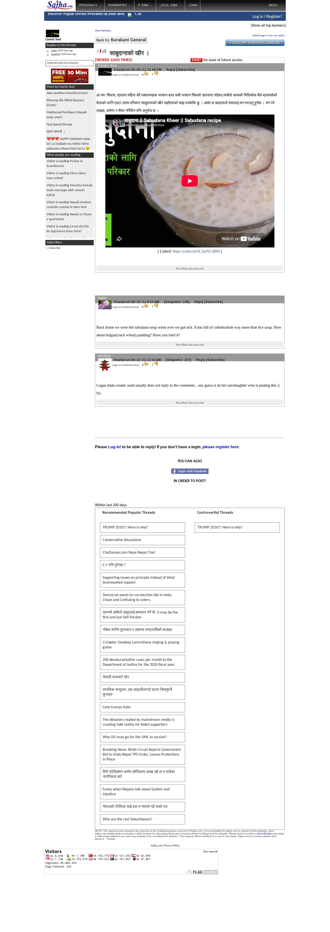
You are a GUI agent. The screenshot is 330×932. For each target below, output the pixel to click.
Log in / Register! (267, 16)
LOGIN (193, 5)
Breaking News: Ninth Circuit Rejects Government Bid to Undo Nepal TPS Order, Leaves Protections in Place (142, 754)
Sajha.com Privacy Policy (165, 845)
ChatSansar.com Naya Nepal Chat (129, 553)
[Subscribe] (185, 69)
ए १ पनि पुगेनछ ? (114, 565)
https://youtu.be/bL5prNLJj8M (196, 251)
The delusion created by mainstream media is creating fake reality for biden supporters (138, 722)
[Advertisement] (306, 77)
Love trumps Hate (116, 707)
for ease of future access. (217, 60)
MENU (273, 5)
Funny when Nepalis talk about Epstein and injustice (136, 792)
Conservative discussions (122, 540)
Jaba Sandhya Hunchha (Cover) (67, 93)
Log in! (114, 447)
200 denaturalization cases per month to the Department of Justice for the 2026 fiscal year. (139, 662)
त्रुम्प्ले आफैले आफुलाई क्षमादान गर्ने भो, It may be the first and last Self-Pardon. (140, 615)
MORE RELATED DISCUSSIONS (62, 63)
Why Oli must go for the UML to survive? (135, 737)
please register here (220, 447)
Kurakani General (128, 40)
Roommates (117, 5)
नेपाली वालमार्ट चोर (116, 677)
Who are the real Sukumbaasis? (127, 819)
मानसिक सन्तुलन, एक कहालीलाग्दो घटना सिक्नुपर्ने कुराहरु (137, 692)
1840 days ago (62, 50)
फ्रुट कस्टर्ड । (56, 132)
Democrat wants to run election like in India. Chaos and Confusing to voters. (137, 597)
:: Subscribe (53, 248)
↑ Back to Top (307, 922)
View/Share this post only (190, 268)
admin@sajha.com (267, 833)
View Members (103, 30)
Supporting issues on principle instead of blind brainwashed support (138, 580)
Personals (88, 5)
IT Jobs (143, 5)
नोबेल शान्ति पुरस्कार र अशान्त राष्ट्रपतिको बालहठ (137, 630)
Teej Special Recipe (59, 124)
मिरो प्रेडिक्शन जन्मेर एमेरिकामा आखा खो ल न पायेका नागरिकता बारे (139, 774)
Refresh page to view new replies (269, 35)
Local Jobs (169, 5)
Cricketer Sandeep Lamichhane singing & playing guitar (141, 645)
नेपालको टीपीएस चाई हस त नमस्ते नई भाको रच (135, 807)
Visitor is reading (70, 190)
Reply (170, 69)
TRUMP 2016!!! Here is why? (125, 527)
